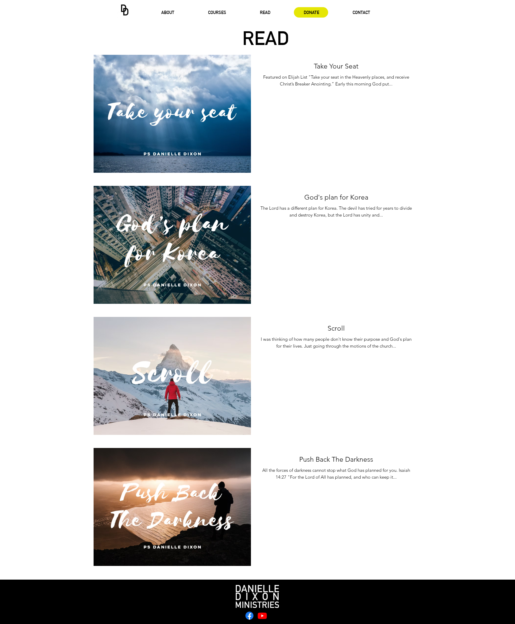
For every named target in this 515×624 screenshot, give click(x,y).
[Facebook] (249, 615)
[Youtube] (262, 615)
